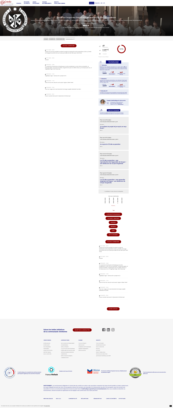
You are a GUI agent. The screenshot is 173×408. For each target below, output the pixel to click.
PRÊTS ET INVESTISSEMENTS (66, 355)
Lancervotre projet (36, 2)
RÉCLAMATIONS (84, 398)
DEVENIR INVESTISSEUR (100, 345)
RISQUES (98, 348)
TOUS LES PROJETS (82, 343)
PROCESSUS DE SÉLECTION (101, 354)
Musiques (94, 27)
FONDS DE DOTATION (48, 350)
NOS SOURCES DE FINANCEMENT (67, 343)
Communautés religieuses (78, 27)
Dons (72, 27)
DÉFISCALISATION (82, 350)
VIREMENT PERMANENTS (83, 348)
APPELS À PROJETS (65, 346)
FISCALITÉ (98, 350)
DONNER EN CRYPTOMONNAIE (85, 346)
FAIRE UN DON (81, 345)
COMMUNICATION (64, 357)
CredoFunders (60, 39)
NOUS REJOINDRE (47, 346)
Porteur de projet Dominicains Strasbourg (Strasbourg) (86, 23)
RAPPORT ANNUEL (47, 352)
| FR (104, 3)
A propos (46, 39)
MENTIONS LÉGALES (48, 398)
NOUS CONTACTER (47, 354)
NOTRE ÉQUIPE (47, 345)
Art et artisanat (106, 27)
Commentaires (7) (70, 39)
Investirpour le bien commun (59, 2)
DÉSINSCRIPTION (98, 398)
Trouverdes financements (46, 2)
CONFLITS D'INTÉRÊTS (111, 398)
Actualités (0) (52, 39)
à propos (18, 3)
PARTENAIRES (46, 348)
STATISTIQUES (122, 398)
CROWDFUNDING (64, 345)
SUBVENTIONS (64, 354)
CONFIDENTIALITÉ (73, 398)
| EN (101, 3)
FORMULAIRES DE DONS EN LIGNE (68, 350)
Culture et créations (87, 27)
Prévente (98, 27)
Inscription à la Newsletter (82, 329)
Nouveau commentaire (68, 45)
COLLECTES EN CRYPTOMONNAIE (68, 348)
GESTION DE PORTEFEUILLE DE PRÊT (103, 355)
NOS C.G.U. (58, 398)
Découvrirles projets (27, 2)
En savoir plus (47, 405)
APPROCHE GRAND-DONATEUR (67, 352)
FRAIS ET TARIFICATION (100, 352)
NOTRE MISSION (47, 343)
